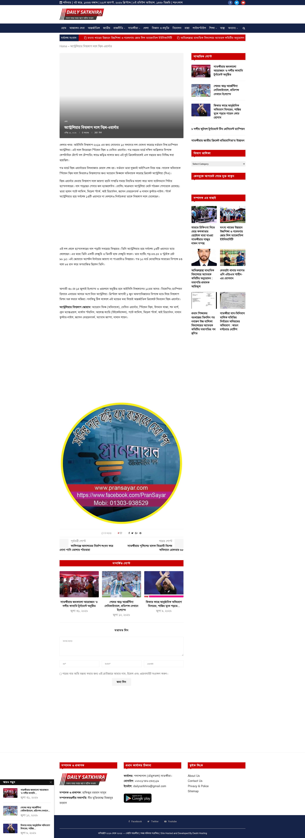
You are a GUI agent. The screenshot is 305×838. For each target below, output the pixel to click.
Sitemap (193, 791)
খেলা (146, 28)
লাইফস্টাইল (199, 28)
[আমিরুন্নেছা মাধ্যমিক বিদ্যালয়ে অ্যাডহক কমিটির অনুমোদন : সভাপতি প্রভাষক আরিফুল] (204, 257)
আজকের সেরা (77, 28)
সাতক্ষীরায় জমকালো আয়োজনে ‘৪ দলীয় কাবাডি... (34, 791)
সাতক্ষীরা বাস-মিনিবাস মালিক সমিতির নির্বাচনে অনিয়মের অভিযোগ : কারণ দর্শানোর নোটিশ (232, 321)
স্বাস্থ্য (222, 28)
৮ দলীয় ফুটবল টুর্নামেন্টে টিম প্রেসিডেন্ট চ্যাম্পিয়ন (218, 129)
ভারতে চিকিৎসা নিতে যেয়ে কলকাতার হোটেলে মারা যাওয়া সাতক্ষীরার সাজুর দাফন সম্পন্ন (203, 235)
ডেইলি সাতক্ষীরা (132, 833)
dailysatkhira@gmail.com (149, 786)
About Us (194, 776)
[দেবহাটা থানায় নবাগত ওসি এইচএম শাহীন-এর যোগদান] (232, 257)
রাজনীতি (118, 28)
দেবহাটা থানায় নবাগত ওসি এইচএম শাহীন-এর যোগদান (232, 274)
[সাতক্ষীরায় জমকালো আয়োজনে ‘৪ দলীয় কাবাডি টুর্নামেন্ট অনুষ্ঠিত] (79, 584)
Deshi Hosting (200, 833)
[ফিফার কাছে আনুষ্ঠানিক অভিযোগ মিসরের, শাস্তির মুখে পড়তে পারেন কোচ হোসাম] (163, 584)
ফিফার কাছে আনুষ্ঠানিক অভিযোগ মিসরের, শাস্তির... (35, 827)
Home (63, 46)
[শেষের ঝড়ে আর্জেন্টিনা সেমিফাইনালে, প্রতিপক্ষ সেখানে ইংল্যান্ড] (121, 584)
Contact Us (195, 781)
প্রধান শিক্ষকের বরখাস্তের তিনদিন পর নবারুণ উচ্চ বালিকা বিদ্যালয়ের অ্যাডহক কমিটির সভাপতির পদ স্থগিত (203, 323)
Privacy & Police (198, 786)
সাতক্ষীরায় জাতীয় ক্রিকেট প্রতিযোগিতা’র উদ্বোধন (217, 140)
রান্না (187, 28)
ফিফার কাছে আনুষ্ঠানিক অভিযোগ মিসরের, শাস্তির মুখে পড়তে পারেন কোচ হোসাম (227, 111)
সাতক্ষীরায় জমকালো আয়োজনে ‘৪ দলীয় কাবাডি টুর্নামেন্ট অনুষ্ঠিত (228, 70)
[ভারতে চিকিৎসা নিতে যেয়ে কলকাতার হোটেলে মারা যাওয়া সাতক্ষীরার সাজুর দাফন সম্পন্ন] (204, 214)
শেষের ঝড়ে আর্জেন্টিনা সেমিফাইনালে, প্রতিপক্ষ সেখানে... (35, 809)
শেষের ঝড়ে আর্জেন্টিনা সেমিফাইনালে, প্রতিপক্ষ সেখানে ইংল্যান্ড (121, 606)
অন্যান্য (232, 28)
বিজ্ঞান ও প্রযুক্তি (160, 28)
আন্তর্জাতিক (94, 28)
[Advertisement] (187, 14)
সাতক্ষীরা (133, 28)
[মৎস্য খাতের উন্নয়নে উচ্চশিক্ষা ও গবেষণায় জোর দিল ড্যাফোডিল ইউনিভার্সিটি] (232, 214)
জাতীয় (106, 28)
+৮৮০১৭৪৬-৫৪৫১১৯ (147, 781)
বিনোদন (177, 28)
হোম (63, 28)
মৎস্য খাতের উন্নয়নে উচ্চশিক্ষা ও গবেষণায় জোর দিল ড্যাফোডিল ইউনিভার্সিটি (102, 38)
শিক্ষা (212, 28)
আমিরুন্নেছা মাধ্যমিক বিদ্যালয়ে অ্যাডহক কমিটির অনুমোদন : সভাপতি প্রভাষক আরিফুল (199, 38)
